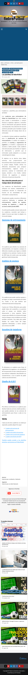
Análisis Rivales (6, 68)
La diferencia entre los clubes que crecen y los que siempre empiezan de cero (13, 570)
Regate (21, 590)
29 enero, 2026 (5, 573)
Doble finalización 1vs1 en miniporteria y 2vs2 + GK (13, 646)
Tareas (4, 592)
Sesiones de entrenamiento (13, 220)
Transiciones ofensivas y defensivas (14, 592)
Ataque (4, 617)
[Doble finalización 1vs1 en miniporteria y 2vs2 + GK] (14, 635)
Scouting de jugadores (12, 329)
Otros (11, 72)
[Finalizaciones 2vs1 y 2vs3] (14, 585)
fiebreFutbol (14, 18)
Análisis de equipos (10, 260)
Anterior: (11, 478)
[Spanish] (14, 1)
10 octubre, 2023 (6, 77)
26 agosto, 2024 (5, 623)
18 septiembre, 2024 (6, 598)
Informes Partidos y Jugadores (8, 70)
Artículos (4, 539)
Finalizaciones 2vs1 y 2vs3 (8, 596)
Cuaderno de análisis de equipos (14, 432)
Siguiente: (10, 483)
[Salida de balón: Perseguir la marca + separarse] (14, 610)
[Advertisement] (14, 46)
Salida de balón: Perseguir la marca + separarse (13, 621)
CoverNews (10, 672)
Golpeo (17, 590)
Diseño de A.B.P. (9, 381)
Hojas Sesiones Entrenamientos (16, 68)
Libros (17, 70)
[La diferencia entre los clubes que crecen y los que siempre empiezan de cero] (14, 559)
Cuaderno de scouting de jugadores (15, 434)
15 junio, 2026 (5, 546)
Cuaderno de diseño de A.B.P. (13, 436)
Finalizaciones (11, 590)
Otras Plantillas (6, 72)
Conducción (5, 590)
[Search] (26, 29)
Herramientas (10, 565)
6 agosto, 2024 (5, 648)
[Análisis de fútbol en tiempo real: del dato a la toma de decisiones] (14, 532)
